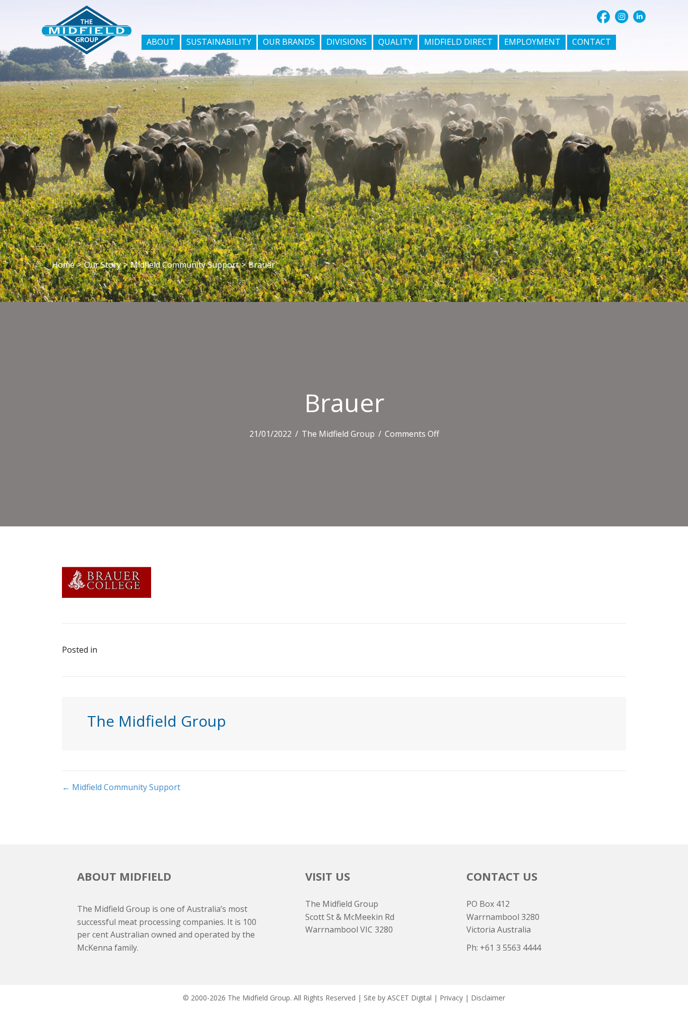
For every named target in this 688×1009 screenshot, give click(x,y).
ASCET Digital (409, 997)
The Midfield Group (338, 433)
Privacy (451, 997)
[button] (603, 16)
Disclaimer (488, 997)
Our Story (102, 264)
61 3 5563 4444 (513, 947)
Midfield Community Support (184, 264)
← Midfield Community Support (121, 787)
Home (63, 264)
